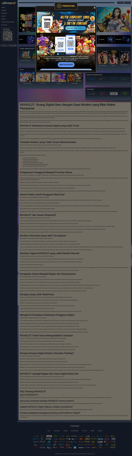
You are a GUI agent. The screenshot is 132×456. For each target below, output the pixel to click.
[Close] (94, 7)
